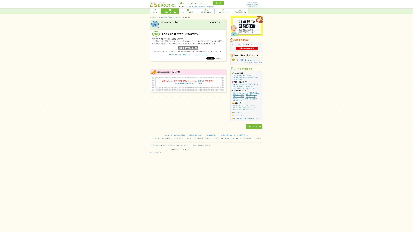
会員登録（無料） (253, 4)
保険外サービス (238, 101)
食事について (237, 107)
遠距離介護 (202, 6)
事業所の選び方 (255, 93)
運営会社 (236, 138)
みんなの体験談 (188, 12)
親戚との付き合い (238, 86)
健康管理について (248, 109)
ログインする (251, 2)
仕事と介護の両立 (238, 88)
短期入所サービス (238, 97)
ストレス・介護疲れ (252, 88)
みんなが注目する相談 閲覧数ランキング (247, 118)
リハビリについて (249, 105)
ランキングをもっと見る (254, 62)
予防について (178, 17)
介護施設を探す (206, 12)
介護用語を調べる (240, 12)
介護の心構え (237, 75)
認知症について (238, 105)
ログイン (201, 81)
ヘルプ (189, 138)
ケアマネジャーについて (240, 93)
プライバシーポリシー (222, 138)
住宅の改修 (253, 99)
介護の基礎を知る (226, 135)
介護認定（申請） (254, 77)
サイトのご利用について (203, 138)
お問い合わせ (247, 138)
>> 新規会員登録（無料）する (180, 54)
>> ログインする (202, 54)
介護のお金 (249, 86)
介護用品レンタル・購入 (240, 99)
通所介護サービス (251, 95)
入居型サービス (250, 97)
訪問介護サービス (238, 95)
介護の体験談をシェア (196, 135)
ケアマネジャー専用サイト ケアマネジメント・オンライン (169, 145)
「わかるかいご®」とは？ (255, 6)
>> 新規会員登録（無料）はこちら (188, 83)
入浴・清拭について (249, 107)
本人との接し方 (253, 84)
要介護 (191, 6)
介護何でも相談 (238, 79)
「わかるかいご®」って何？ (161, 138)
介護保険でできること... (248, 60)
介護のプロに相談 (170, 12)
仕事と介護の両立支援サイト (201, 145)
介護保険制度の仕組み (240, 77)
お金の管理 (210, 6)
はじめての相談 (239, 115)
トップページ (154, 17)
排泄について (237, 109)
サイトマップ (178, 138)
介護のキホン (223, 12)
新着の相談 (237, 112)
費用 (195, 6)
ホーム (155, 12)
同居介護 (235, 84)
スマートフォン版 (155, 152)
